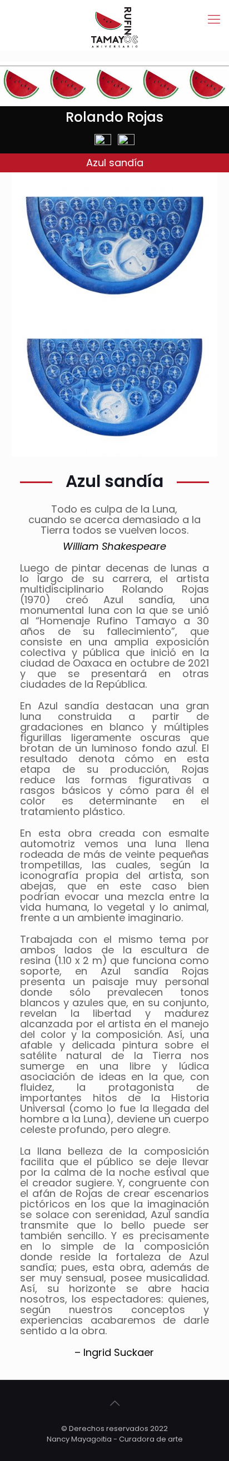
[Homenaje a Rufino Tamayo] (114, 19)
